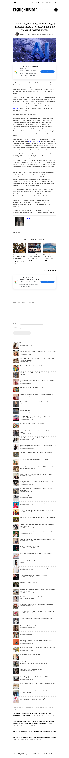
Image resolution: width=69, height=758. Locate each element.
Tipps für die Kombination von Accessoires (29, 733)
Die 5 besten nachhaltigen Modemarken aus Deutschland (34, 459)
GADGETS (21, 262)
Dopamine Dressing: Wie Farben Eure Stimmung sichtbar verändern (37, 611)
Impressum (16, 755)
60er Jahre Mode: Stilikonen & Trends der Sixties (32, 423)
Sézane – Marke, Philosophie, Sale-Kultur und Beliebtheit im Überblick (37, 683)
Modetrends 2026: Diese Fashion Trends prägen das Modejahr (36, 474)
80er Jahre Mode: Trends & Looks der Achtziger (32, 365)
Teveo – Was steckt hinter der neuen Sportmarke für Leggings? (36, 553)
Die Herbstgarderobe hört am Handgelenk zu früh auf (33, 575)
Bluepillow (16, 108)
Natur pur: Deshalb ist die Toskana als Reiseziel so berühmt (49, 256)
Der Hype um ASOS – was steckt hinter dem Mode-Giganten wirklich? (38, 568)
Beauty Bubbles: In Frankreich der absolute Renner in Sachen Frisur (37, 344)
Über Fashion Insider (19, 753)
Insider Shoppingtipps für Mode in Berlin (30, 654)
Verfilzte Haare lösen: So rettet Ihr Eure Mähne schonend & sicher (36, 604)
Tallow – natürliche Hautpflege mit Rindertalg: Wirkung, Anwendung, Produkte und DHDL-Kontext (33, 726)
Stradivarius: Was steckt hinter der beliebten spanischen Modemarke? (37, 517)
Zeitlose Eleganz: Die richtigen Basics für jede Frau (32, 438)
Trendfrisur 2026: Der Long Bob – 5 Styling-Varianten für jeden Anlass (38, 539)
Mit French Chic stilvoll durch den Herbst (29, 739)
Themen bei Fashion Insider (33, 753)
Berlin (30, 141)
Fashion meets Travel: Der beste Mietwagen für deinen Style (34, 256)
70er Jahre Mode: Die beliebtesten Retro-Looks (32, 387)
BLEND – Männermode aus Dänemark (29, 546)
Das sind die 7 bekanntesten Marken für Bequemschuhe (34, 495)
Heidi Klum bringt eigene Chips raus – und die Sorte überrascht (36, 532)
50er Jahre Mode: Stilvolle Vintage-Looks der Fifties (33, 633)
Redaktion (45, 753)
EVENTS (15, 262)
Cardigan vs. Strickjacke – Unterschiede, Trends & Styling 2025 (36, 618)
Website (15, 327)
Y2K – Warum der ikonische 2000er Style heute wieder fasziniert (36, 452)
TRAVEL (34, 20)
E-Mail (14, 323)
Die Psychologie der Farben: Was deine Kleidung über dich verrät (36, 510)
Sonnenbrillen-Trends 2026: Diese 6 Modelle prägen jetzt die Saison (37, 503)
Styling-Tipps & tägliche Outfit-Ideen (29, 582)
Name (14, 319)
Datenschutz (23, 755)
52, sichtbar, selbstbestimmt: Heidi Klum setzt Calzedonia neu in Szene (38, 625)
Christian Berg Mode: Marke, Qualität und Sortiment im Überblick (36, 394)
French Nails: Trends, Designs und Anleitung (31, 669)
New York (38, 141)
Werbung (51, 753)
